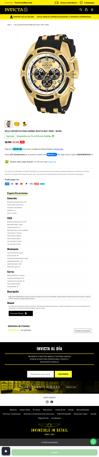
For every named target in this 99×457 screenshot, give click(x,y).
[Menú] (92, 9)
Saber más (52, 161)
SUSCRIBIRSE (63, 374)
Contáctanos (56, 418)
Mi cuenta (36, 409)
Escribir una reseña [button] (82, 331)
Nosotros (13, 409)
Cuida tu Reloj (25, 409)
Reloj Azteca (47, 409)
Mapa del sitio (43, 418)
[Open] (6, 451)
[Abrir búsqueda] (81, 9)
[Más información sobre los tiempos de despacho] (53, 136)
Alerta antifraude (83, 409)
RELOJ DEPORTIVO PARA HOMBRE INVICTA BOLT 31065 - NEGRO (32, 25)
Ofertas (71, 409)
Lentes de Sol (60, 409)
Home (9, 25)
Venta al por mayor (80, 414)
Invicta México (52, 442)
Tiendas (93, 414)
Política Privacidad (64, 414)
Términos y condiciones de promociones (39, 414)
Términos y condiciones (12, 414)
